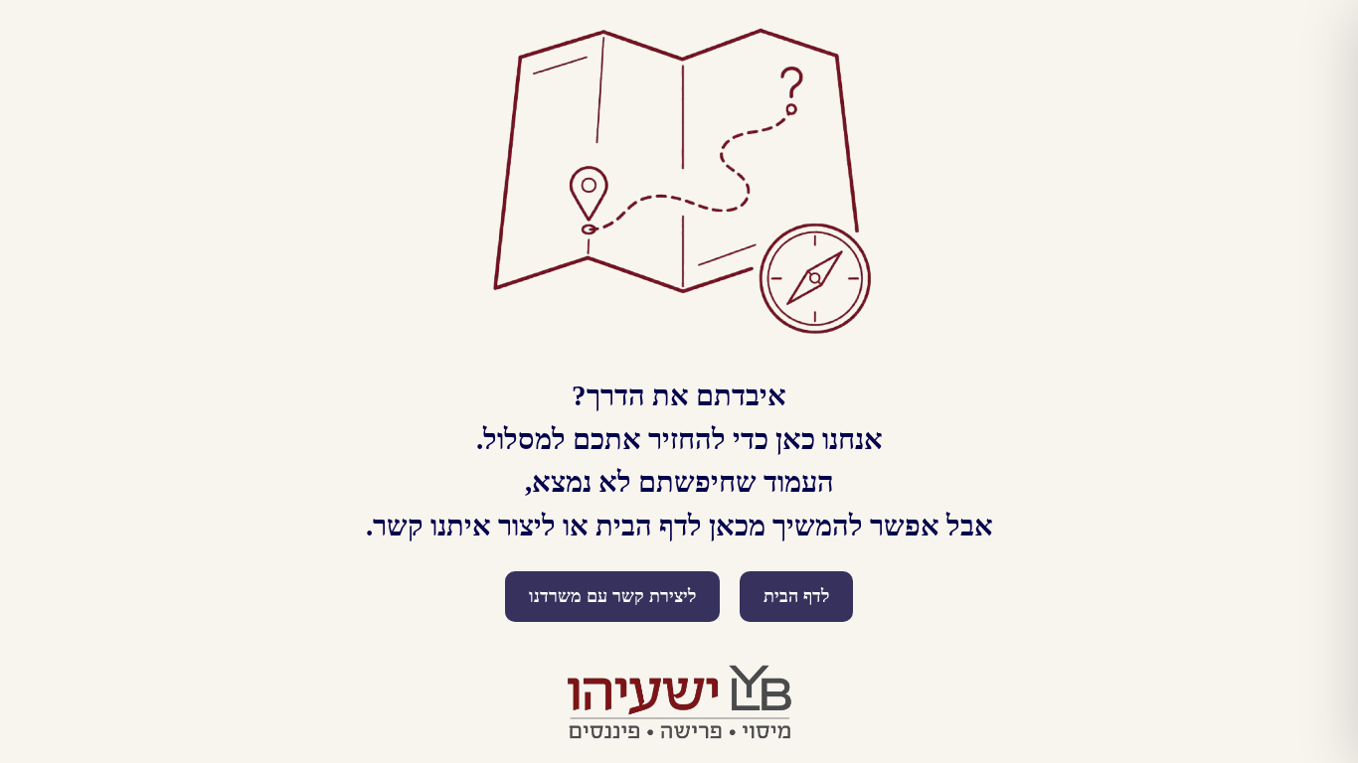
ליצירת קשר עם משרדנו (612, 596)
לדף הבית (796, 596)
